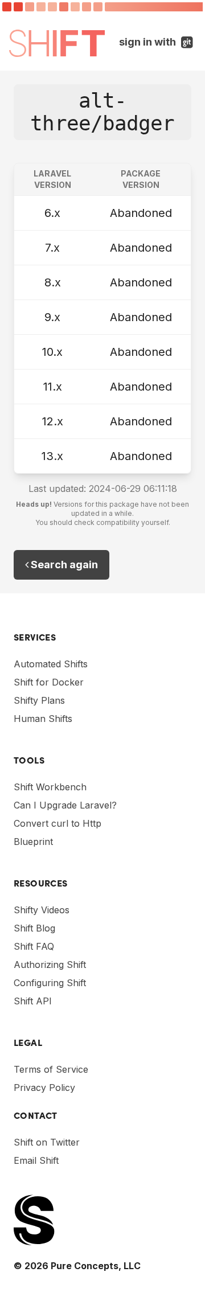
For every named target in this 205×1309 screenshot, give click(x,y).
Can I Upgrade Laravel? (65, 805)
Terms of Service (51, 1069)
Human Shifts (43, 718)
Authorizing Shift (50, 964)
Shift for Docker (49, 682)
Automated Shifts (51, 664)
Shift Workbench (50, 787)
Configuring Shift (50, 982)
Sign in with (157, 41)
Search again (63, 565)
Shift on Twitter (47, 1142)
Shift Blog (34, 928)
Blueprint (33, 841)
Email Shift (36, 1160)
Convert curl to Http (57, 823)
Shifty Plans (39, 700)
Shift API (33, 1001)
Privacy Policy (44, 1087)
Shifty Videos (41, 910)
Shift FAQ (34, 946)
